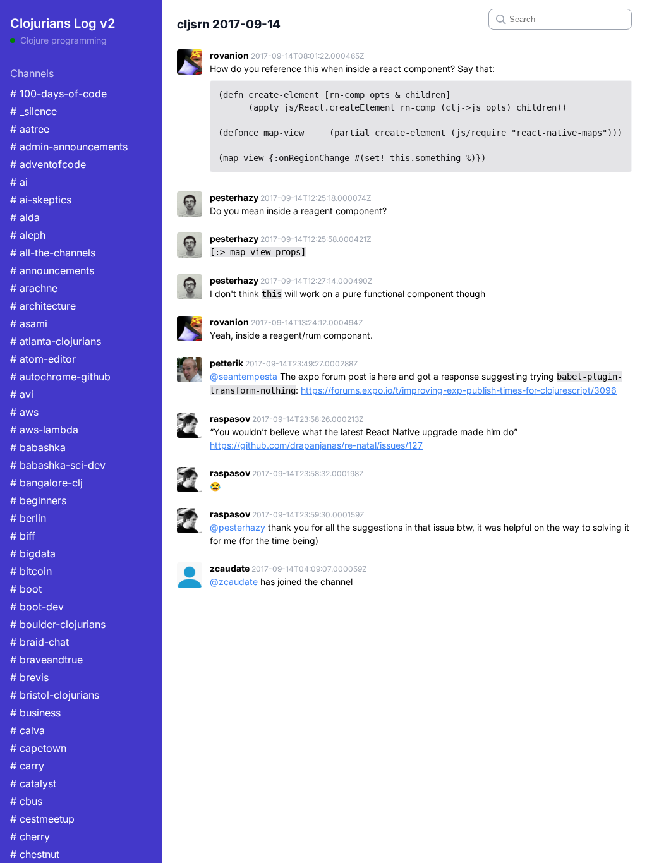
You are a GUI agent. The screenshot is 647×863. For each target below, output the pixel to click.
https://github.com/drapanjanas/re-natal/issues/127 (316, 445)
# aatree (29, 129)
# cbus (26, 801)
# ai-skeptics (40, 199)
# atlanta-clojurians (55, 341)
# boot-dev (37, 606)
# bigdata (33, 553)
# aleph (27, 235)
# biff (22, 535)
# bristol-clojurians (54, 695)
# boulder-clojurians (58, 624)
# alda (25, 217)
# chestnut (34, 854)
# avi (21, 394)
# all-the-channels (52, 252)
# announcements (52, 270)
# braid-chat (39, 642)
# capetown (38, 748)
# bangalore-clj (46, 482)
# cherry (30, 836)
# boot (26, 588)
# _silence (33, 111)
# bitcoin (31, 571)
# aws (24, 412)
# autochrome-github (60, 376)
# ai (19, 182)
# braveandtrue (46, 659)
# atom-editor (43, 359)
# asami (28, 323)
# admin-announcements (69, 146)
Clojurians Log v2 (62, 23)
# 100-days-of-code (58, 93)
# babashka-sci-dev (58, 465)
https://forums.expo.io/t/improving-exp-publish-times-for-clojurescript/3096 (459, 390)
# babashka (38, 447)
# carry (27, 765)
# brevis (29, 677)
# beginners (38, 500)
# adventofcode (48, 164)
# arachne (33, 288)
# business (35, 712)
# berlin (28, 518)
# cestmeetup (42, 818)
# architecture (43, 305)
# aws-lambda (44, 429)
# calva (27, 730)
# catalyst (33, 783)
